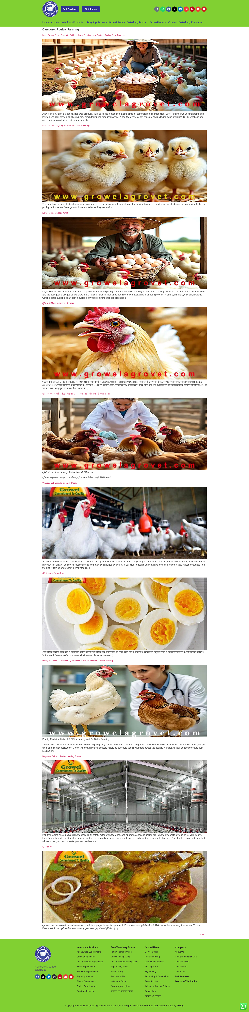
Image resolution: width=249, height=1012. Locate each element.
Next (203, 934)
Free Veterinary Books (123, 947)
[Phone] (156, 9)
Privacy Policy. (176, 1005)
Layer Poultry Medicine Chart (55, 213)
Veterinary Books (136, 22)
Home (45, 22)
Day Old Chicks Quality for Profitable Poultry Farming (65, 125)
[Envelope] (198, 9)
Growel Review (117, 22)
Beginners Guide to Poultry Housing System (61, 756)
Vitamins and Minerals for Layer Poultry (59, 483)
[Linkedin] (180, 9)
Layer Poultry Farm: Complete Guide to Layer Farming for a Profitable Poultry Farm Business (83, 35)
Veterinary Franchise (190, 22)
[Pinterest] (192, 9)
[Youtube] (204, 9)
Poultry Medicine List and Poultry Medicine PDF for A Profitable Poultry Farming (77, 660)
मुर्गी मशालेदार (47, 846)
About (54, 22)
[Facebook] (168, 9)
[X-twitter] (174, 9)
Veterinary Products (72, 22)
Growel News (157, 22)
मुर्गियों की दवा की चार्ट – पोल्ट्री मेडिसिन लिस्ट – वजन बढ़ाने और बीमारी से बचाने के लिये (76, 393)
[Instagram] (186, 9)
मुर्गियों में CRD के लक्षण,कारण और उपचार (58, 303)
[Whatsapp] (162, 9)
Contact (172, 22)
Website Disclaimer (154, 1005)
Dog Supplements (97, 22)
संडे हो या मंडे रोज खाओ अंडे (53, 573)
